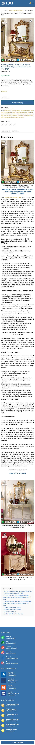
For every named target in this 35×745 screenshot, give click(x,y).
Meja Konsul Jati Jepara (6, 115)
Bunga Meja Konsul (16, 110)
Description (6, 131)
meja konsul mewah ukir (13, 197)
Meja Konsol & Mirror (18, 10)
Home (10, 10)
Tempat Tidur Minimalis (12, 663)
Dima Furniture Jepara (12, 658)
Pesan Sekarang (17, 102)
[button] (31, 20)
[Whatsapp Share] (14, 124)
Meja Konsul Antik (22, 114)
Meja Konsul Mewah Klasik (7, 117)
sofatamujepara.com (11, 710)
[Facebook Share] (2, 124)
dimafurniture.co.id (11, 705)
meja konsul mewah (7, 229)
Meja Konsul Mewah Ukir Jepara (19, 189)
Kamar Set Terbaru (11, 653)
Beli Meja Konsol (7, 110)
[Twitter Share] (6, 124)
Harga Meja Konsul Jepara (13, 112)
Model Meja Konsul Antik (18, 117)
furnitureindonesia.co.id (12, 721)
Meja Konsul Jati (29, 114)
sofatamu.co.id (10, 715)
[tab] (6, 131)
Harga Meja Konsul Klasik (24, 112)
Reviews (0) (16, 131)
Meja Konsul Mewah (16, 115)
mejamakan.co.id (10, 731)
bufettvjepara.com (11, 726)
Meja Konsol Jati (13, 114)
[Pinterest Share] (10, 124)
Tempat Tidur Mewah (11, 648)
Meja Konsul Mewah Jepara (27, 115)
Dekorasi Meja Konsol (25, 110)
